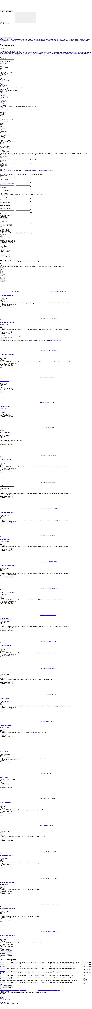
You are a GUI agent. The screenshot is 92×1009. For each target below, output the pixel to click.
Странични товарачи (51, 40)
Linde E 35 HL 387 (5, 672)
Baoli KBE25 (4, 777)
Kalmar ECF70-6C (5, 725)
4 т (11, 183)
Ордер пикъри (60, 40)
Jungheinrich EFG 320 (7, 855)
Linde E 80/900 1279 (6, 645)
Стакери (55, 39)
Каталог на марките (55, 990)
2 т (3, 183)
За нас (1, 985)
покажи (2, 255)
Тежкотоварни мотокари (10, 40)
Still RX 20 (2, 964)
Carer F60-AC (4, 751)
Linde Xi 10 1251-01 (6, 459)
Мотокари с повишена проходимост (37, 40)
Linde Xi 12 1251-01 (6, 619)
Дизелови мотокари (48, 39)
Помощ (5, 985)
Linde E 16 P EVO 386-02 (7, 512)
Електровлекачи (68, 40)
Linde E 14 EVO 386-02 (7, 322)
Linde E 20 (2, 980)
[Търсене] (25, 17)
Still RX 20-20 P (4, 829)
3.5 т (9, 183)
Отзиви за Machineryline (44, 990)
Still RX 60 (2, 962)
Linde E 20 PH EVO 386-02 (8, 295)
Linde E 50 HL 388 (5, 539)
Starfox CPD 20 (4, 381)
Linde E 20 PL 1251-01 (7, 486)
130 (5, 954)
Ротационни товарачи (22, 40)
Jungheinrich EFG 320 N (7, 882)
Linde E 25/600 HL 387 (7, 565)
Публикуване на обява (6, 951)
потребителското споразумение (53, 340)
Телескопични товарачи (37, 39)
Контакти (9, 985)
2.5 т (5, 183)
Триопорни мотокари (63, 39)
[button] (46, 30)
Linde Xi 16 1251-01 (6, 698)
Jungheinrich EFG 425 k (7, 935)
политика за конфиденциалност (36, 340)
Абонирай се (4, 339)
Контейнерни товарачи (78, 40)
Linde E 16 (2, 971)
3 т (7, 183)
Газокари (71, 39)
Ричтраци (75, 39)
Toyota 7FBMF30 (5, 433)
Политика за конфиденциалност (18, 990)
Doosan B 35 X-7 (5, 406)
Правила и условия (5, 990)
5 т (13, 183)
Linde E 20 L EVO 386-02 (7, 592)
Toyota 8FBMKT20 (5, 802)
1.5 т (1, 183)
